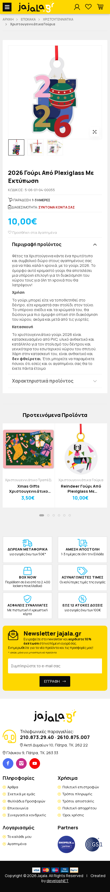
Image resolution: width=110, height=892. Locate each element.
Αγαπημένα (16, 843)
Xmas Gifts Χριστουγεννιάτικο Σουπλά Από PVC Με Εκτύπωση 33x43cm (28, 489)
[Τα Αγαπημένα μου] (88, 7)
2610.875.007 (73, 737)
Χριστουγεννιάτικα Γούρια (80, 479)
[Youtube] (34, 763)
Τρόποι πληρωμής (77, 793)
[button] (100, 7)
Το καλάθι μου (19, 836)
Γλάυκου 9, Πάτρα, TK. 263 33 (32, 752)
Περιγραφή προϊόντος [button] (36, 244)
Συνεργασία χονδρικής (26, 815)
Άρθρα (12, 787)
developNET (57, 880)
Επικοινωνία (17, 808)
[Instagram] (21, 763)
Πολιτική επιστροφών (80, 787)
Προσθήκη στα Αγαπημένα (34, 232)
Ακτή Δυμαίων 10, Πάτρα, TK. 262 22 (56, 745)
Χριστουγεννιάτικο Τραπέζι (28, 479)
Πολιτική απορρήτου (79, 808)
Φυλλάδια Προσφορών (26, 801)
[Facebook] (8, 763)
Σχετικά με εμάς (21, 793)
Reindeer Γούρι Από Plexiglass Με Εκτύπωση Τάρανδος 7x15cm (81, 489)
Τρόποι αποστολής (78, 801)
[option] (16, 147)
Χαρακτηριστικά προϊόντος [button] (42, 381)
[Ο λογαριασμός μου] (77, 7)
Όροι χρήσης (73, 815)
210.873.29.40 (37, 737)
